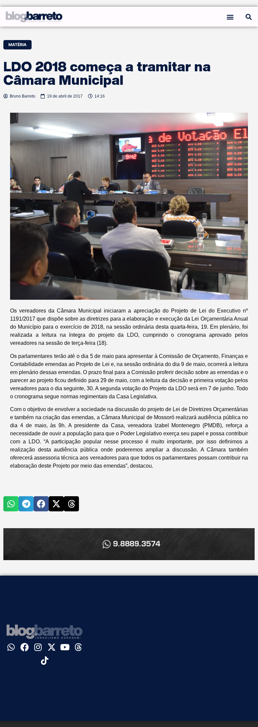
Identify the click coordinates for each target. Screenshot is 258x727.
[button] (229, 16)
